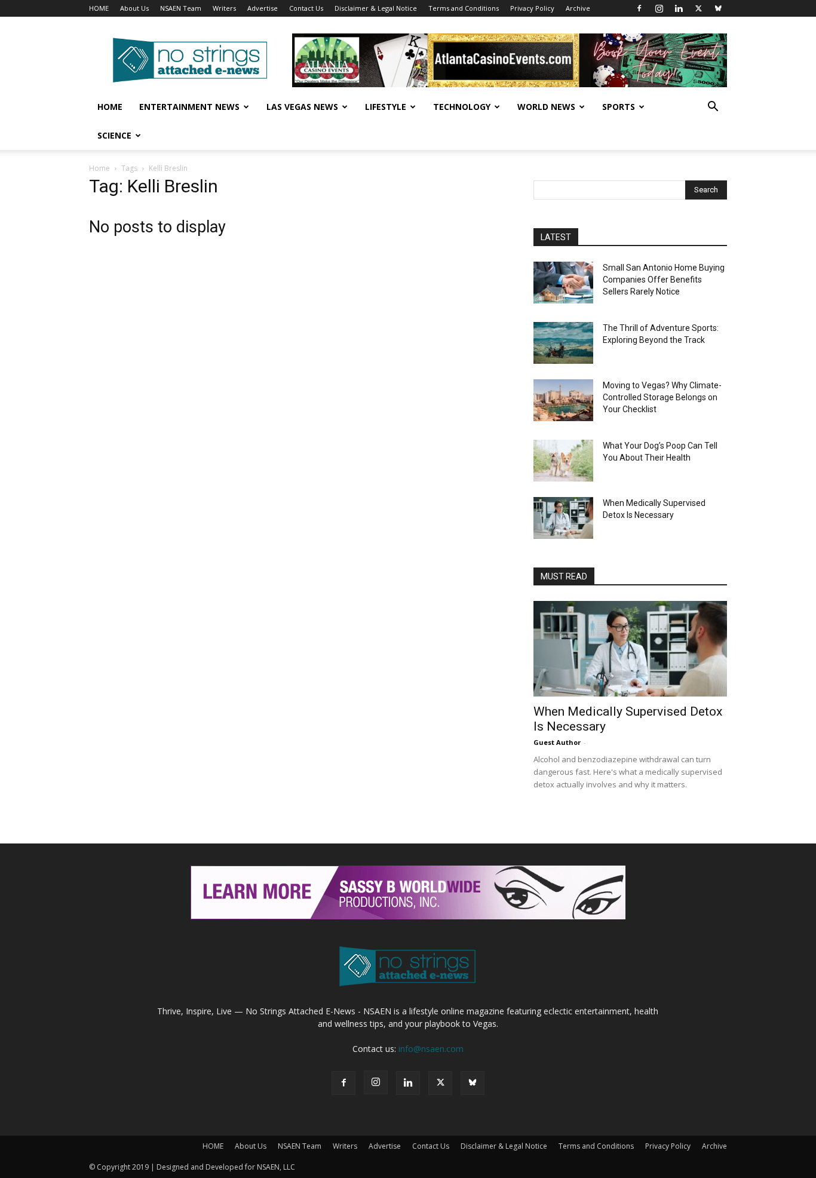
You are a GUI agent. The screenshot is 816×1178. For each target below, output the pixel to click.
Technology (461, 106)
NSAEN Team (180, 8)
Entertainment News (189, 106)
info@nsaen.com (431, 1048)
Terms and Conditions (463, 8)
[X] (698, 8)
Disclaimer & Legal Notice (376, 8)
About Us (134, 8)
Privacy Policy (532, 8)
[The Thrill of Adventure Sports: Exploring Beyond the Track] (563, 343)
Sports (618, 106)
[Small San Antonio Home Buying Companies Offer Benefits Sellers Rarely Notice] (563, 282)
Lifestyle (385, 106)
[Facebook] (639, 8)
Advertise (262, 8)
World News (546, 106)
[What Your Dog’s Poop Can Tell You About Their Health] (563, 460)
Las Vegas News (302, 106)
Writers (224, 8)
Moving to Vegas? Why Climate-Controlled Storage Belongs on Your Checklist (662, 397)
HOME (99, 8)
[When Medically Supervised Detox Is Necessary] (563, 518)
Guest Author (557, 742)
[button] (712, 107)
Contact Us (306, 8)
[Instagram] (659, 8)
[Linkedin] (679, 8)
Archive (578, 8)
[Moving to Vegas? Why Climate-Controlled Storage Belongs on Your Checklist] (563, 400)
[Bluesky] (718, 8)
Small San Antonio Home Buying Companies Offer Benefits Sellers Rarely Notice (664, 279)
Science (114, 135)
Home (109, 106)
